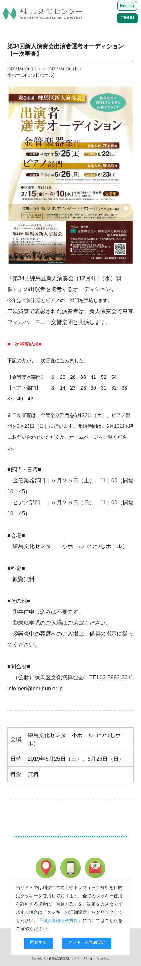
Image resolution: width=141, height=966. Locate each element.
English (127, 5)
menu (127, 17)
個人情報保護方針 (60, 920)
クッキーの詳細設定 (86, 942)
